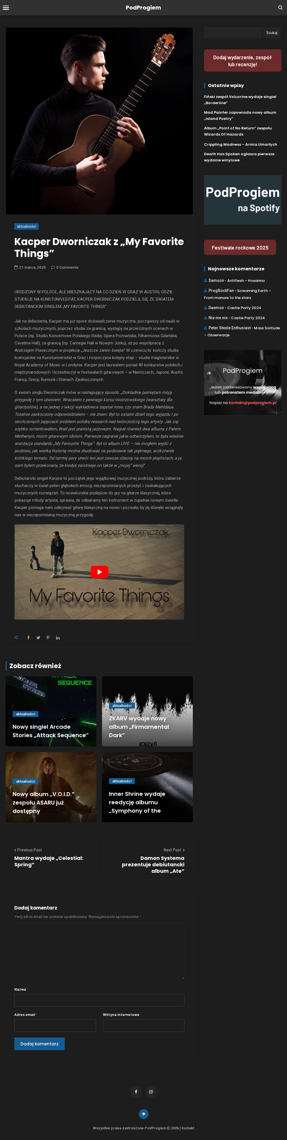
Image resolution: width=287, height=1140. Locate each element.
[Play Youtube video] (99, 572)
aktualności (26, 226)
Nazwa (21, 989)
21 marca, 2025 (32, 267)
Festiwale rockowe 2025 (240, 247)
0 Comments (67, 267)
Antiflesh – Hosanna (246, 280)
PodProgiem (143, 8)
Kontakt (188, 1128)
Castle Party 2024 (244, 307)
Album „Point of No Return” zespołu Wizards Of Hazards (238, 131)
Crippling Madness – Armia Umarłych (240, 144)
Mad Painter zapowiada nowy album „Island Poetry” (240, 115)
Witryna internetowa (121, 1014)
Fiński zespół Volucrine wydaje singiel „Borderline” (240, 100)
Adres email (25, 1014)
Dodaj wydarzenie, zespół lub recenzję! (242, 60)
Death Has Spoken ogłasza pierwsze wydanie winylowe (239, 157)
